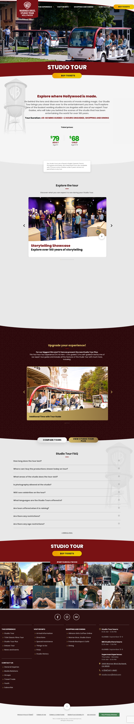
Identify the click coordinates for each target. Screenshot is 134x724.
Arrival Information (44, 633)
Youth (6, 683)
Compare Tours (52, 439)
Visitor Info (63, 7)
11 (73, 259)
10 (72, 259)
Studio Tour (9, 633)
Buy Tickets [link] (67, 553)
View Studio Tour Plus (83, 439)
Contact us (104, 7)
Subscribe (8, 687)
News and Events (11, 650)
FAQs (38, 650)
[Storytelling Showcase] (102, 236)
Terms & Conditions (56, 715)
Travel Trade (9, 679)
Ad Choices (91, 715)
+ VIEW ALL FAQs (67, 533)
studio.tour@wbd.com (111, 674)
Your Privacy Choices (109, 715)
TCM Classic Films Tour (14, 637)
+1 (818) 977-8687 (109, 670)
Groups (7, 675)
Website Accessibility (76, 715)
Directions (40, 637)
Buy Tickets (68, 75)
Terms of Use (41, 715)
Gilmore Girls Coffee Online (80, 633)
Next (111, 225)
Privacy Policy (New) (25, 715)
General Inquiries (11, 667)
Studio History (42, 654)
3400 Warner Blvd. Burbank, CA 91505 (114, 664)
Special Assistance (44, 641)
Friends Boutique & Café (78, 641)
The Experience (45, 7)
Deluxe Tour (9, 645)
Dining (71, 645)
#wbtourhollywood (67, 562)
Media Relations (11, 671)
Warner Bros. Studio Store (79, 637)
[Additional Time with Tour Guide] (103, 406)
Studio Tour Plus (11, 641)
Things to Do (41, 645)
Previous (24, 225)
